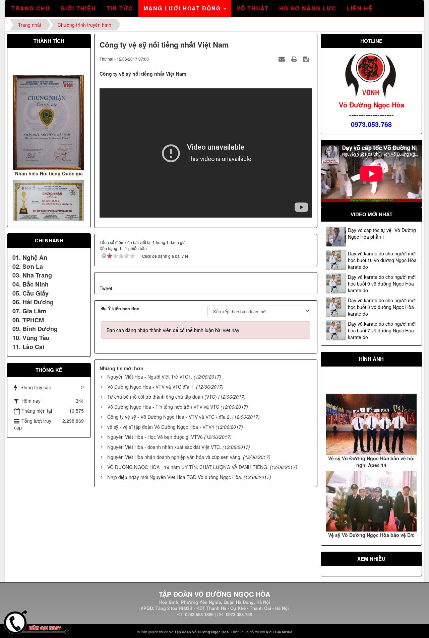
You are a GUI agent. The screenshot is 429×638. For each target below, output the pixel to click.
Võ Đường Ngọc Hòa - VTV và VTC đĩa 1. (151, 386)
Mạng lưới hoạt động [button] (183, 8)
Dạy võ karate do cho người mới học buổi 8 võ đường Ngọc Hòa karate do (382, 307)
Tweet (106, 288)
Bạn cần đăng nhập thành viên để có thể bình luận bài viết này (173, 330)
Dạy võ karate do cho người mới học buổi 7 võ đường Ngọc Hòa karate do (382, 330)
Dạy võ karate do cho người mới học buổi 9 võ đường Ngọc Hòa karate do (382, 283)
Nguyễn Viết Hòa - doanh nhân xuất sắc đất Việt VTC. (164, 447)
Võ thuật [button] (253, 8)
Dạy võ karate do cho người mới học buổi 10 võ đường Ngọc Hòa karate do (382, 260)
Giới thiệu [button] (78, 8)
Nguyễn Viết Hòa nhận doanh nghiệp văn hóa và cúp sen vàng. (174, 457)
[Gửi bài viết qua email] (283, 58)
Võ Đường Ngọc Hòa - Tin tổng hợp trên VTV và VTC (163, 406)
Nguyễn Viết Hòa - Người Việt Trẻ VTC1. (149, 376)
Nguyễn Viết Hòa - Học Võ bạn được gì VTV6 (155, 436)
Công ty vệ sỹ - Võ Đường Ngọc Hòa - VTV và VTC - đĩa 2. (169, 416)
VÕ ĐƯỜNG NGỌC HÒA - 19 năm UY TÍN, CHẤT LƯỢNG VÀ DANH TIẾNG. (187, 467)
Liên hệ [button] (360, 8)
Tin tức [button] (120, 8)
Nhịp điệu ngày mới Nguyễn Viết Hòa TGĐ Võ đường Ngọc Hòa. (174, 477)
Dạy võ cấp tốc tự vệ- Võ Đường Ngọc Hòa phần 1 (382, 233)
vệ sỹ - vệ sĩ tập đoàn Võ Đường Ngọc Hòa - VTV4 (160, 426)
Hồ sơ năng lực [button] (307, 8)
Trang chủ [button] (30, 8)
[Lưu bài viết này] (306, 58)
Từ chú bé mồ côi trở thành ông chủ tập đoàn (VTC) (162, 396)
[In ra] (295, 58)
